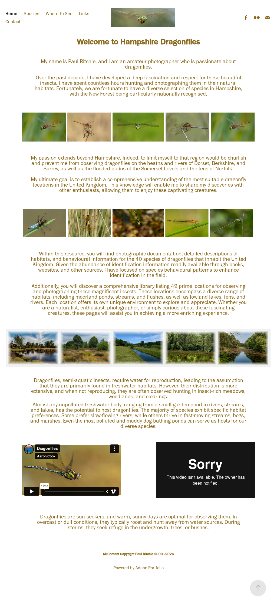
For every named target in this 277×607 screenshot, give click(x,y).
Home (11, 13)
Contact (12, 21)
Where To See (59, 13)
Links (84, 13)
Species (31, 13)
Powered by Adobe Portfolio (138, 567)
